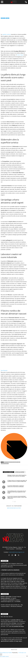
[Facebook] (2, 467)
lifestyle (3, 18)
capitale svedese (6, 34)
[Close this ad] (27, 656)
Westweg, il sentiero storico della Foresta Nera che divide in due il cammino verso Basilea (16, 476)
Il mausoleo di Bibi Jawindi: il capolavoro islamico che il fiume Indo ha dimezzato (15, 486)
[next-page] (15, 501)
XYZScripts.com (22, 652)
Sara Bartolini (5, 25)
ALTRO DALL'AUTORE (19, 472)
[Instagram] (12, 555)
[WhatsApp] (9, 467)
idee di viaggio (7, 462)
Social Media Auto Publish (6, 652)
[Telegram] (13, 467)
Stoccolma (14, 462)
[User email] (14, 459)
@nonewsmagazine (14, 508)
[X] (5, 467)
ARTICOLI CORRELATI (8, 472)
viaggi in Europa (5, 463)
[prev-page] (13, 501)
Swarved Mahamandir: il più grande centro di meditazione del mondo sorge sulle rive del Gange (16, 491)
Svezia (18, 462)
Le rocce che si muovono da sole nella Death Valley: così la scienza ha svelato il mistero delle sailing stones (17, 497)
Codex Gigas (20, 55)
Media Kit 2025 (14, 649)
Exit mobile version (4, 656)
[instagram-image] (4, 514)
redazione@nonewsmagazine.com (16, 552)
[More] (16, 467)
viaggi (7, 18)
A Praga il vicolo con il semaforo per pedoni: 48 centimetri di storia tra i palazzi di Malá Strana (17, 481)
